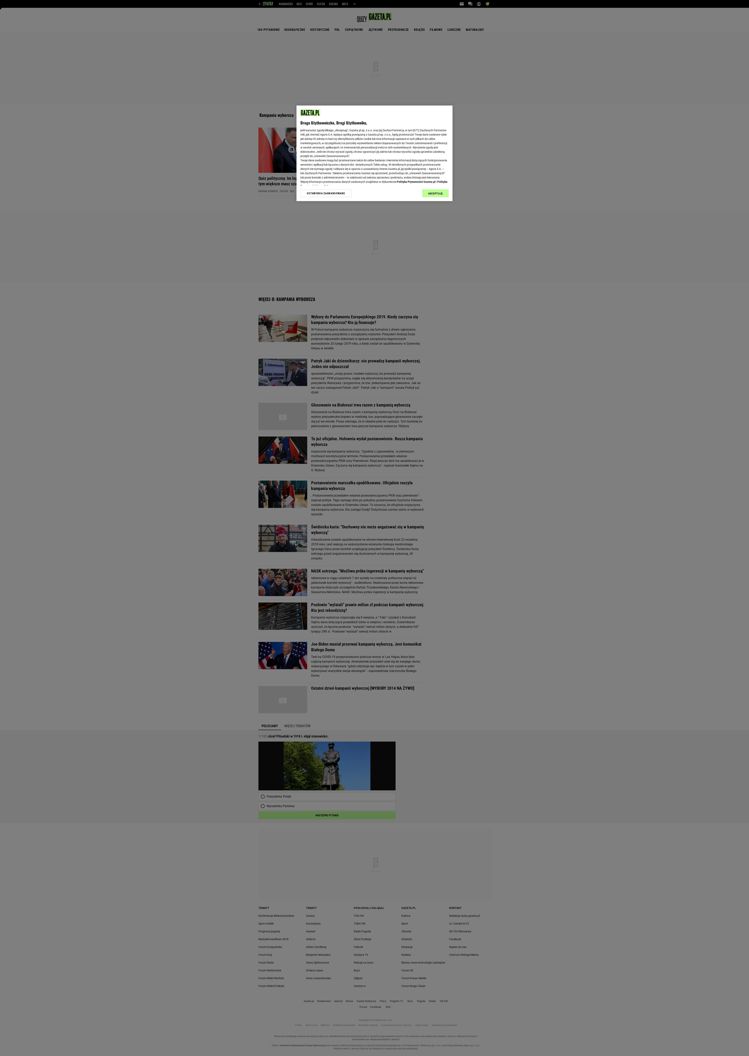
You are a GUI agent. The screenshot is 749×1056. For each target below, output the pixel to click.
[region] (374, 153)
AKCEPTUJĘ (435, 193)
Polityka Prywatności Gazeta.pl (416, 181)
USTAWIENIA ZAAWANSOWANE (326, 193)
